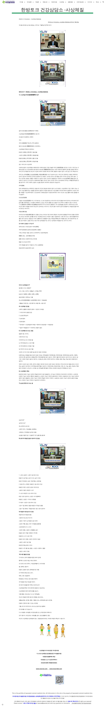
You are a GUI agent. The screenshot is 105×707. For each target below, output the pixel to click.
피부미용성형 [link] (80, 2)
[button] (103, 2)
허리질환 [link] (29, 2)
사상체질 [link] (61, 2)
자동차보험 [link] (54, 2)
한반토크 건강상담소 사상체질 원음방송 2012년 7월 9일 (63, 22)
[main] (52, 10)
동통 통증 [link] (70, 2)
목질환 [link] (37, 2)
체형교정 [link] (45, 2)
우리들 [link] (21, 2)
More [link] (97, 2)
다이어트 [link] (90, 2)
